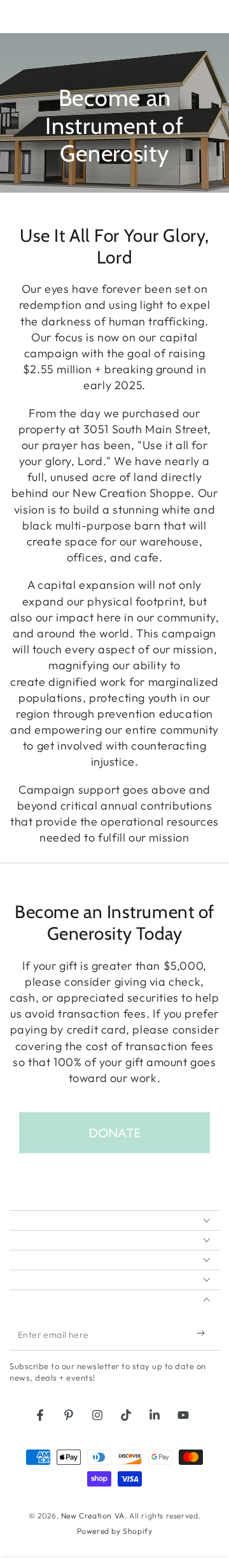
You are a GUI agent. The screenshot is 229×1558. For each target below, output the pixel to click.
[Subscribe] (203, 1333)
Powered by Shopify (115, 1531)
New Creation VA (93, 1515)
